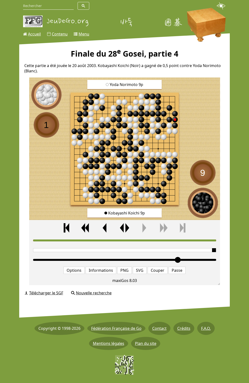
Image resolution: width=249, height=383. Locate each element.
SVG (139, 270)
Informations (101, 270)
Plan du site (145, 343)
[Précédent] (105, 228)
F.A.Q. (206, 328)
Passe (177, 270)
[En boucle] (124, 228)
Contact (159, 328)
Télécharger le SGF (46, 293)
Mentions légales (108, 343)
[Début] (66, 228)
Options (74, 270)
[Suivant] (144, 228)
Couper (157, 270)
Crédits (183, 328)
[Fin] (182, 228)
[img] (125, 149)
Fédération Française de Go (116, 328)
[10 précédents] (86, 228)
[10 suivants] (163, 228)
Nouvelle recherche (94, 293)
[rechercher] (83, 6)
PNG (124, 270)
